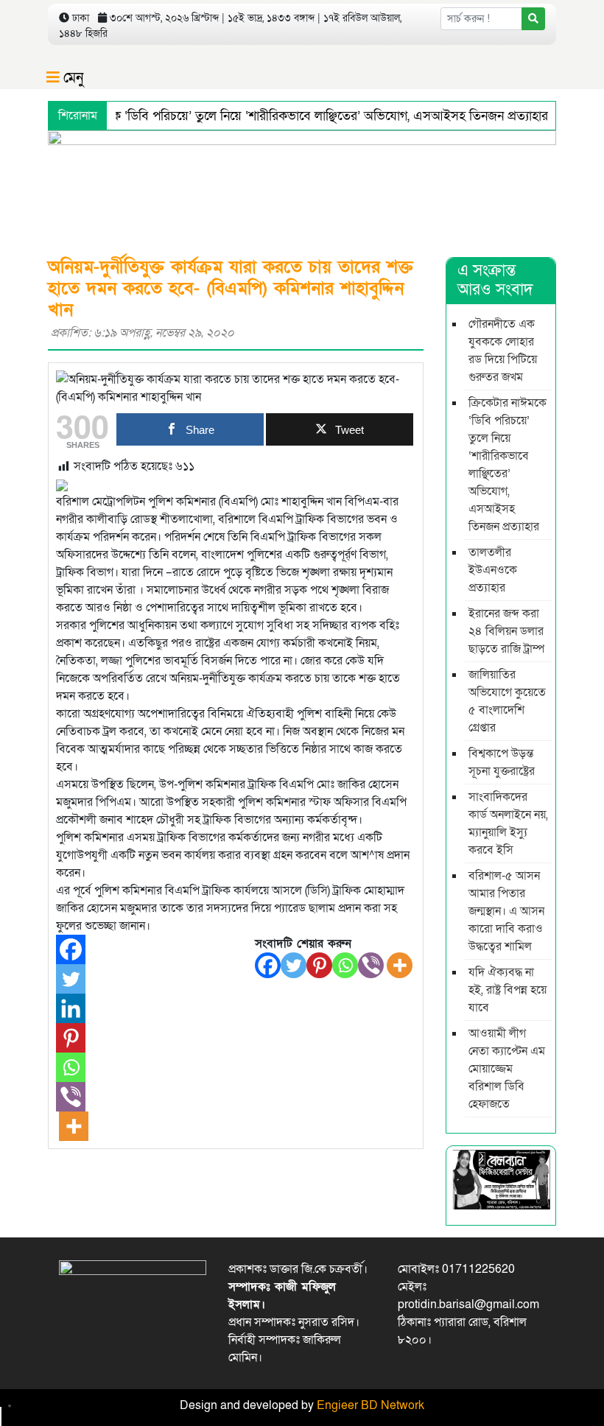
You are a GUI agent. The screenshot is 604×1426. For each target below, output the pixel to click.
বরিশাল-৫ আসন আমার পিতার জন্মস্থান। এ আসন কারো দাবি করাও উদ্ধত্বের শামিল (506, 911)
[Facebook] (268, 965)
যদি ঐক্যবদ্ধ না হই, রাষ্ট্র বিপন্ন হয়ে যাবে (507, 990)
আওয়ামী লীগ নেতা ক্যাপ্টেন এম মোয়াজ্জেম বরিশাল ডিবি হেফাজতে (506, 1068)
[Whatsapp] (345, 965)
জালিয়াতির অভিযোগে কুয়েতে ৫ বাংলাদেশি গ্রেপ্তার (507, 701)
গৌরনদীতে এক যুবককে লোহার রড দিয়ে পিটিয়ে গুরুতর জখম (502, 350)
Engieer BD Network (370, 1405)
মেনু (71, 78)
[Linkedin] (70, 1008)
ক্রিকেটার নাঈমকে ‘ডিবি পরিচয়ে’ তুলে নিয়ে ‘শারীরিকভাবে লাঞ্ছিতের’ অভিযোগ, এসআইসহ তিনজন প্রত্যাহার (290, 116)
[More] (399, 965)
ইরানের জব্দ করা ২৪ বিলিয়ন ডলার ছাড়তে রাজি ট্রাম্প (506, 631)
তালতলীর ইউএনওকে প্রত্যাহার (492, 570)
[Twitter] (293, 965)
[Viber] (371, 965)
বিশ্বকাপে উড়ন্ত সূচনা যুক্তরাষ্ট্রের (501, 762)
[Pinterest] (319, 965)
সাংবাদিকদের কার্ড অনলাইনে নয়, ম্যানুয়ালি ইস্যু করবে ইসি (508, 823)
